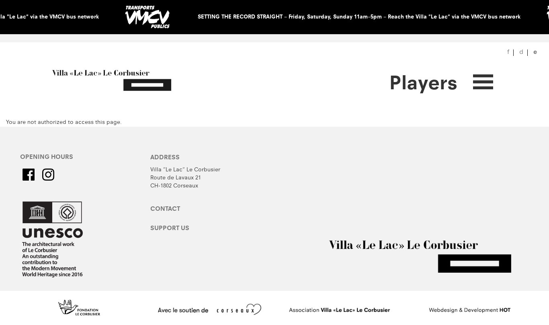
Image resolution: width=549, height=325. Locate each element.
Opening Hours (46, 157)
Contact (165, 209)
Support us (169, 229)
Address (165, 158)
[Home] (117, 81)
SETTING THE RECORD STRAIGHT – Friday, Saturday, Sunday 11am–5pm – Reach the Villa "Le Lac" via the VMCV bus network (359, 17)
